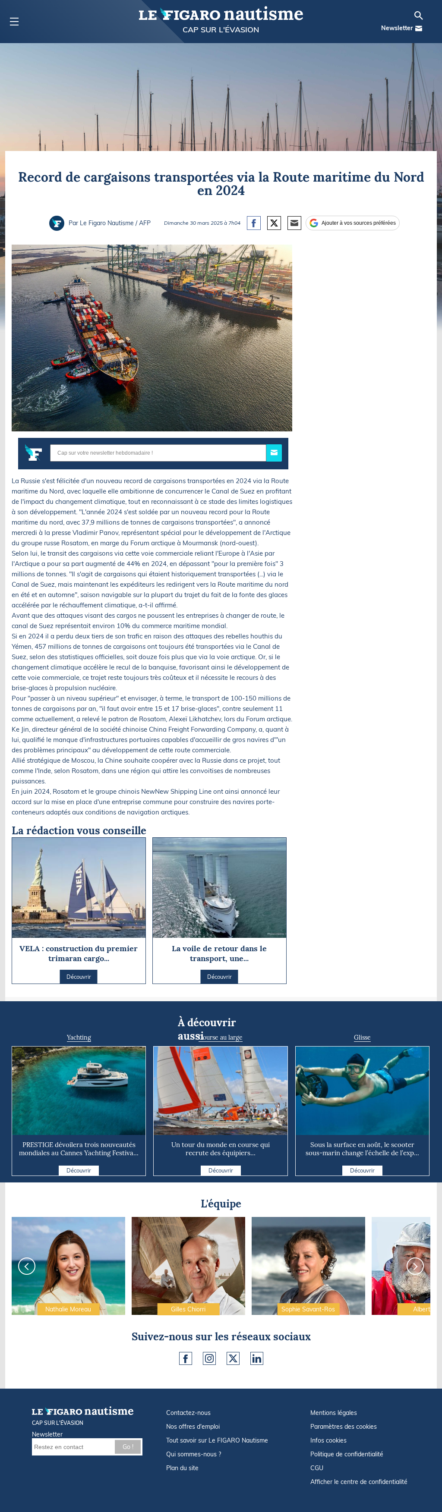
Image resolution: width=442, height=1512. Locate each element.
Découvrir (78, 1170)
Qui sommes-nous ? (193, 1454)
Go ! (128, 1447)
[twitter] (233, 1358)
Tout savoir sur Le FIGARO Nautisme (217, 1440)
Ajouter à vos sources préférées (359, 223)
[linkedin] (256, 1358)
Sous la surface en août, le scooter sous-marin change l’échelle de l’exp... (362, 1149)
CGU (316, 1468)
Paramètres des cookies (343, 1426)
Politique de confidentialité (346, 1454)
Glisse (362, 1037)
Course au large (221, 1037)
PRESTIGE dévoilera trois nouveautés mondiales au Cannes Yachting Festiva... (79, 1149)
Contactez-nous (188, 1413)
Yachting (79, 1037)
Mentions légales (333, 1413)
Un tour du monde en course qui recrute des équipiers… (220, 1149)
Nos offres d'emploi (193, 1426)
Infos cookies (328, 1440)
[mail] (418, 28)
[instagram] (209, 1358)
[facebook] (185, 1358)
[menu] (14, 21)
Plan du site (182, 1468)
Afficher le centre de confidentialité (358, 1482)
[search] (418, 15)
